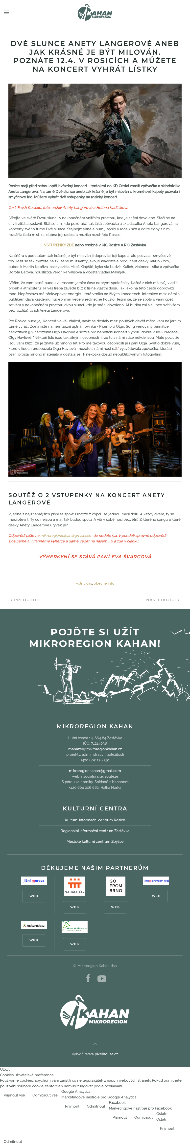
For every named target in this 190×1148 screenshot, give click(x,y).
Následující (161, 599)
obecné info (104, 583)
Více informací (174, 1096)
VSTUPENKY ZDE (59, 245)
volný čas (84, 583)
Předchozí (27, 599)
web (33, 896)
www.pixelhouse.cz (101, 1054)
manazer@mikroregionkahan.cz (95, 749)
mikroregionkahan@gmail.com (66, 535)
